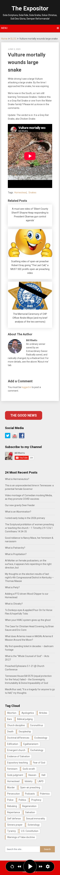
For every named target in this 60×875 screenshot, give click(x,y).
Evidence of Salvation (18, 756)
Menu (4, 28)
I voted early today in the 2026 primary (25, 518)
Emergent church (16, 750)
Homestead (20, 192)
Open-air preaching (30, 787)
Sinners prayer (14, 824)
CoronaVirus (36, 725)
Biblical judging (25, 719)
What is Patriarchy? (15, 547)
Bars (9, 719)
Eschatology (36, 750)
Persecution (13, 793)
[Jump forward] (40, 866)
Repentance (13, 812)
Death (10, 731)
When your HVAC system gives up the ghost (28, 620)
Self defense (14, 818)
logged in (26, 387)
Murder (11, 787)
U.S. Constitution (29, 831)
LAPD (41, 781)
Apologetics (28, 713)
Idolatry (28, 781)
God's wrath (29, 768)
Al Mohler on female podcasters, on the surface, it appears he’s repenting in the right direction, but (28, 564)
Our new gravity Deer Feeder (20, 505)
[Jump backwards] (19, 866)
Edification (12, 744)
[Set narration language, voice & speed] (47, 866)
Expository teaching (17, 762)
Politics (22, 800)
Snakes (32, 192)
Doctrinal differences (18, 737)
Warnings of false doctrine (21, 837)
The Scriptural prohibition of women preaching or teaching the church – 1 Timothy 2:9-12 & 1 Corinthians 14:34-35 (29, 528)
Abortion (11, 713)
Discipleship (25, 731)
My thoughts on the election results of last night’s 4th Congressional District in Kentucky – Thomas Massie (29, 577)
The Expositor (30, 8)
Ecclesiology (40, 737)
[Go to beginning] (12, 866)
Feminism (12, 768)
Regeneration (29, 806)
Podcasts (30, 793)
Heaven (32, 775)
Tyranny (11, 831)
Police (10, 800)
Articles (43, 713)
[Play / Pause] (30, 866)
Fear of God (39, 762)
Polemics (45, 793)
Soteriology (34, 824)
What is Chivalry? (14, 603)
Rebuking (12, 806)
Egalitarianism (30, 744)
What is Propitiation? (15, 554)
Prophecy (36, 800)
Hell (43, 775)
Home (4, 38)
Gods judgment (15, 775)
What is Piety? (12, 587)
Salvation (30, 812)
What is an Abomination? (18, 511)
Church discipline (16, 725)
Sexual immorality (35, 818)
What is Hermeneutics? (17, 479)
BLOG (13, 38)
